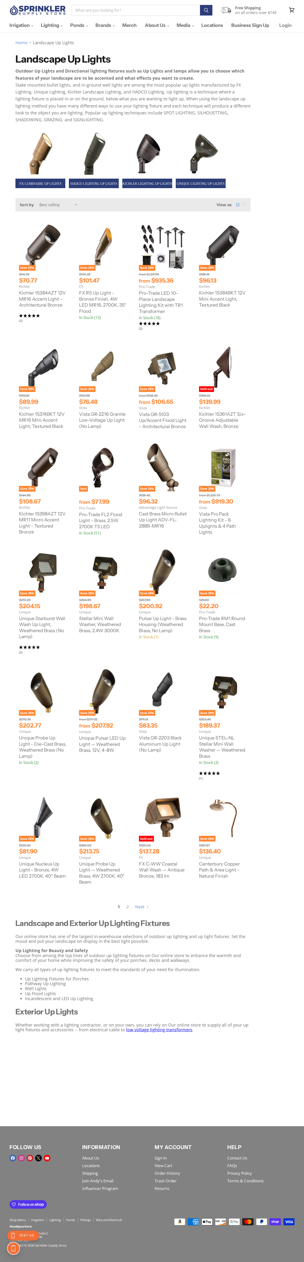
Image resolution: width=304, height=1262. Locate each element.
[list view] (244, 204)
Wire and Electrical (109, 1220)
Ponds (77, 25)
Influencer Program (100, 1188)
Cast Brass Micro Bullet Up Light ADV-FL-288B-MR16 (163, 520)
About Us (155, 25)
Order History (167, 1173)
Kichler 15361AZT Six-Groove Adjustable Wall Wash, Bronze (222, 420)
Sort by (27, 204)
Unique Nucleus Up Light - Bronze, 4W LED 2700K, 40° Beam (42, 870)
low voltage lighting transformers (159, 1029)
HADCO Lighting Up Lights (94, 184)
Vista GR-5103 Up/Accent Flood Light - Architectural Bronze (162, 420)
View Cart (163, 1165)
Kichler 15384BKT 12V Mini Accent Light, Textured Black (222, 299)
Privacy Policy (239, 1173)
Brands (103, 25)
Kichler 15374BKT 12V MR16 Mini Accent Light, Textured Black (42, 420)
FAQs (232, 1165)
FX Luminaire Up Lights (40, 184)
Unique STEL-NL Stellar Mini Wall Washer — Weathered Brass (222, 747)
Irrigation (20, 25)
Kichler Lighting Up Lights (147, 184)
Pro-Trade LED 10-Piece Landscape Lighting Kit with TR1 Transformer (161, 302)
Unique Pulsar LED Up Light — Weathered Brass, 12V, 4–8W (102, 744)
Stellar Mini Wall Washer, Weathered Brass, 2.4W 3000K (100, 624)
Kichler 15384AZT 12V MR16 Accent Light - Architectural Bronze (42, 299)
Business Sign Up (250, 25)
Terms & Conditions (245, 1181)
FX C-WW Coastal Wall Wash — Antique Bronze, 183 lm (162, 870)
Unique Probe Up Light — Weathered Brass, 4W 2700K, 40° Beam (101, 873)
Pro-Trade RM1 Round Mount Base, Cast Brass (222, 624)
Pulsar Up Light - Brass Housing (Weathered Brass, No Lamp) (162, 624)
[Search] (206, 10)
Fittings (85, 1220)
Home (21, 42)
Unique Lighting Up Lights (201, 184)
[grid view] (237, 204)
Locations (212, 25)
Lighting (50, 25)
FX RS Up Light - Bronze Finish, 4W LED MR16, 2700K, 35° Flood (102, 302)
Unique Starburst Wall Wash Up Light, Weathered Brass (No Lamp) (42, 628)
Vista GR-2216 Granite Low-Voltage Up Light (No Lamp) (102, 420)
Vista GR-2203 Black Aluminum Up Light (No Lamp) (160, 744)
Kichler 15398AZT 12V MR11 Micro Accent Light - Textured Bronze (42, 523)
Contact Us (237, 1158)
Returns (162, 1188)
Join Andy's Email (97, 1181)
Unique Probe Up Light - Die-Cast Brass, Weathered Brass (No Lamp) (42, 747)
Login (285, 25)
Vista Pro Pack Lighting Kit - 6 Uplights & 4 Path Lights (217, 523)
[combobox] (136, 10)
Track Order (166, 1181)
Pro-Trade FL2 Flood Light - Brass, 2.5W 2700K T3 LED (100, 520)
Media (184, 25)
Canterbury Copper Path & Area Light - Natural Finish (219, 870)
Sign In (161, 1158)
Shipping (90, 1173)
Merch (129, 25)
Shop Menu (18, 1220)
